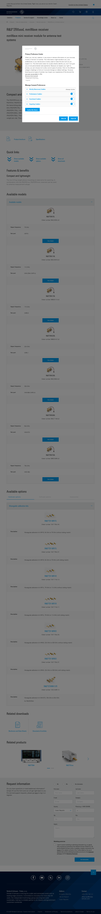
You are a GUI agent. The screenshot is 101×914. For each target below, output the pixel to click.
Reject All (73, 118)
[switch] (72, 94)
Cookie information (31, 76)
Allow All (63, 118)
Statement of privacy (32, 78)
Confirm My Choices (32, 110)
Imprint (28, 80)
